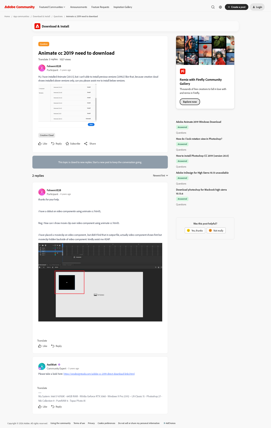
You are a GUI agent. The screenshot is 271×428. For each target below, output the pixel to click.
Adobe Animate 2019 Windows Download (198, 121)
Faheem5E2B (54, 66)
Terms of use (79, 423)
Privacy (91, 423)
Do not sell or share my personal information (139, 423)
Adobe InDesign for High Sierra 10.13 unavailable (202, 172)
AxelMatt (52, 364)
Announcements (78, 6)
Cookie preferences (106, 423)
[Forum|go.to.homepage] (19, 7)
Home (7, 16)
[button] (236, 7)
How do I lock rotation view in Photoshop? (199, 138)
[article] (100, 268)
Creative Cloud (46, 135)
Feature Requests (100, 6)
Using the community (61, 423)
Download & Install (41, 16)
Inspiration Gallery (123, 6)
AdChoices (171, 423)
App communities (21, 16)
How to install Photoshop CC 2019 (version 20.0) (202, 155)
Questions (58, 16)
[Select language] (220, 7)
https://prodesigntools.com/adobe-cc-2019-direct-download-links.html (99, 373)
